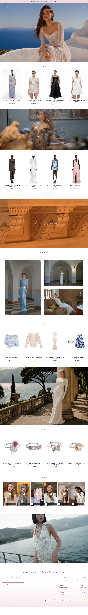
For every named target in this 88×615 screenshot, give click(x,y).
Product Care (83, 594)
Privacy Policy (64, 594)
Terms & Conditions (63, 592)
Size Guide (84, 592)
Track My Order (64, 580)
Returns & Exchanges (63, 587)
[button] (3, 6)
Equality (84, 589)
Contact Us (65, 583)
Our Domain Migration (81, 580)
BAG (82, 6)
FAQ (66, 589)
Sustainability (83, 587)
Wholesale (84, 585)
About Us (84, 583)
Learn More (55, 1)
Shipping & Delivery (63, 585)
